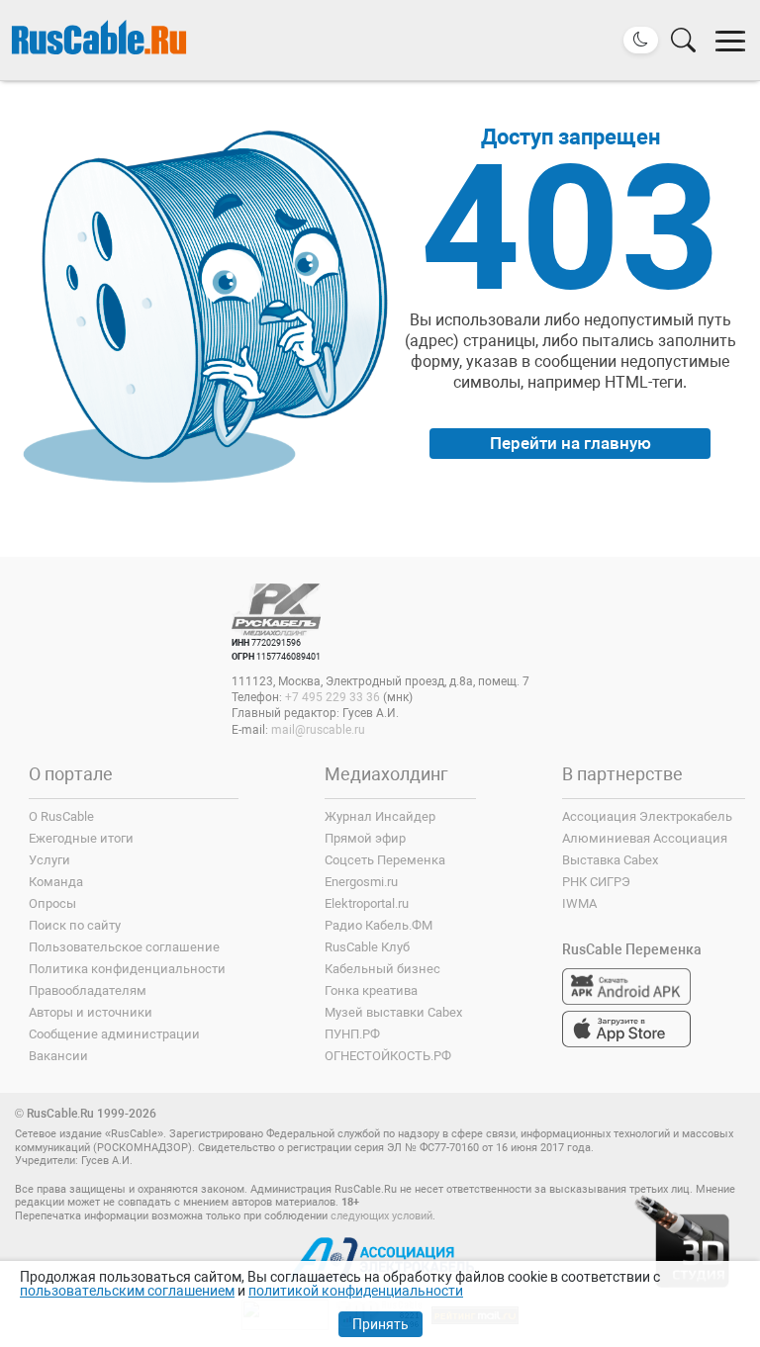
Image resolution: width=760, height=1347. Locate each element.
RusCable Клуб (367, 947)
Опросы (52, 903)
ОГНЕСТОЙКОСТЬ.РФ (388, 1055)
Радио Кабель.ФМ (378, 925)
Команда (56, 881)
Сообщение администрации (114, 1034)
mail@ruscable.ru (318, 730)
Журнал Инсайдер (380, 816)
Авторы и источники (90, 1012)
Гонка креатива (371, 990)
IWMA (579, 903)
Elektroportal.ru (367, 903)
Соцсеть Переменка (385, 860)
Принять (380, 1324)
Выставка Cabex (610, 860)
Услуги (49, 860)
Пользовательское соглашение (124, 947)
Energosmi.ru (361, 881)
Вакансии (58, 1055)
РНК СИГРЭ (596, 881)
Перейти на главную (570, 443)
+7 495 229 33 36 (332, 697)
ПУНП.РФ (352, 1034)
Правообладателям (87, 990)
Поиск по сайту (75, 925)
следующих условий (381, 1216)
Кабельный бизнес (382, 968)
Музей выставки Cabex (393, 1012)
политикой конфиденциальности (355, 1291)
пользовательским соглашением (127, 1291)
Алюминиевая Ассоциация (644, 838)
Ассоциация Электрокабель (647, 816)
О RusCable (61, 816)
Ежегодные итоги (81, 838)
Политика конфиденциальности (127, 968)
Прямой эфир (365, 838)
